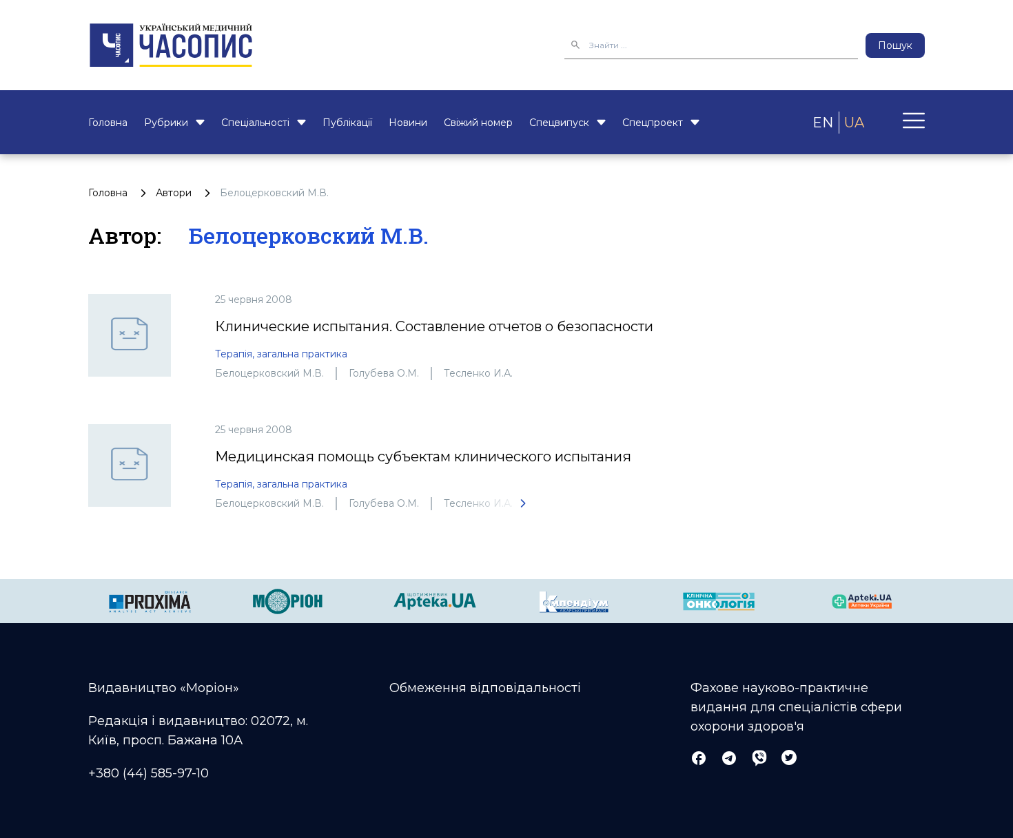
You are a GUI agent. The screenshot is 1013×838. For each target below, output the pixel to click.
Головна (107, 122)
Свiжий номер (478, 122)
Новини (408, 122)
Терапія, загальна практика (281, 354)
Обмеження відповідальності (485, 687)
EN (822, 122)
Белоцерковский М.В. (269, 373)
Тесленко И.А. (478, 373)
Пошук (895, 45)
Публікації (347, 122)
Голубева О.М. (384, 373)
